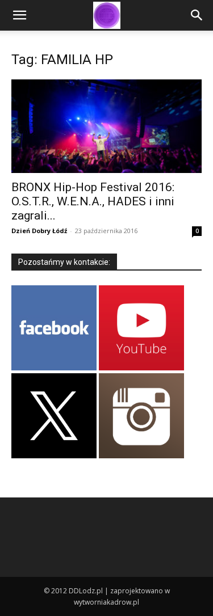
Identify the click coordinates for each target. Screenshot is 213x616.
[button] (19, 15)
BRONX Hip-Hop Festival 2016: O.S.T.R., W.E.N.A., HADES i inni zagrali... (92, 201)
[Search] (197, 15)
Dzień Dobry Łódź (39, 230)
